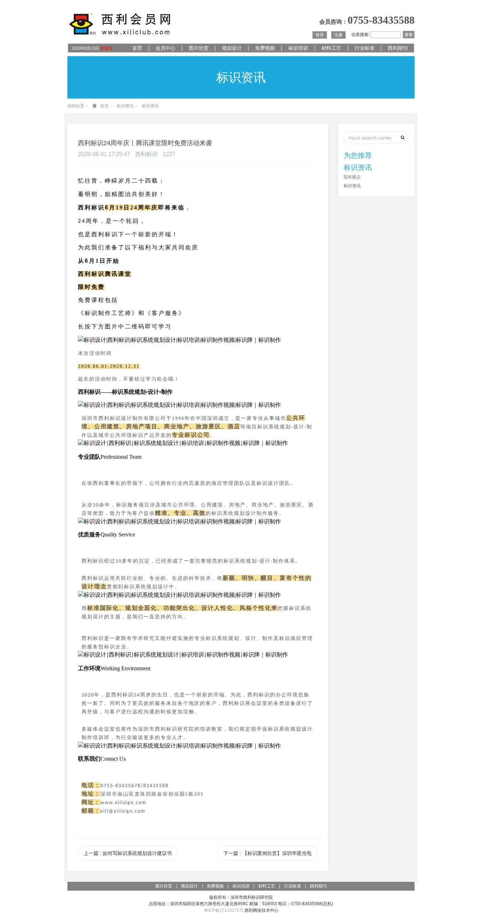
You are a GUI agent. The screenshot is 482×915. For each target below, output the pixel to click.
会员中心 (165, 48)
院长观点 (352, 176)
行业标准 (364, 48)
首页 (137, 48)
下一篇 (267, 853)
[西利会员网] (120, 24)
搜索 (408, 34)
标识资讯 (125, 105)
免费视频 (265, 48)
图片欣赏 (199, 48)
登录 (319, 34)
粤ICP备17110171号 (223, 910)
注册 (338, 34)
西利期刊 (398, 48)
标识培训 (298, 48)
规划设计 (232, 48)
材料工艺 (331, 48)
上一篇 (128, 853)
